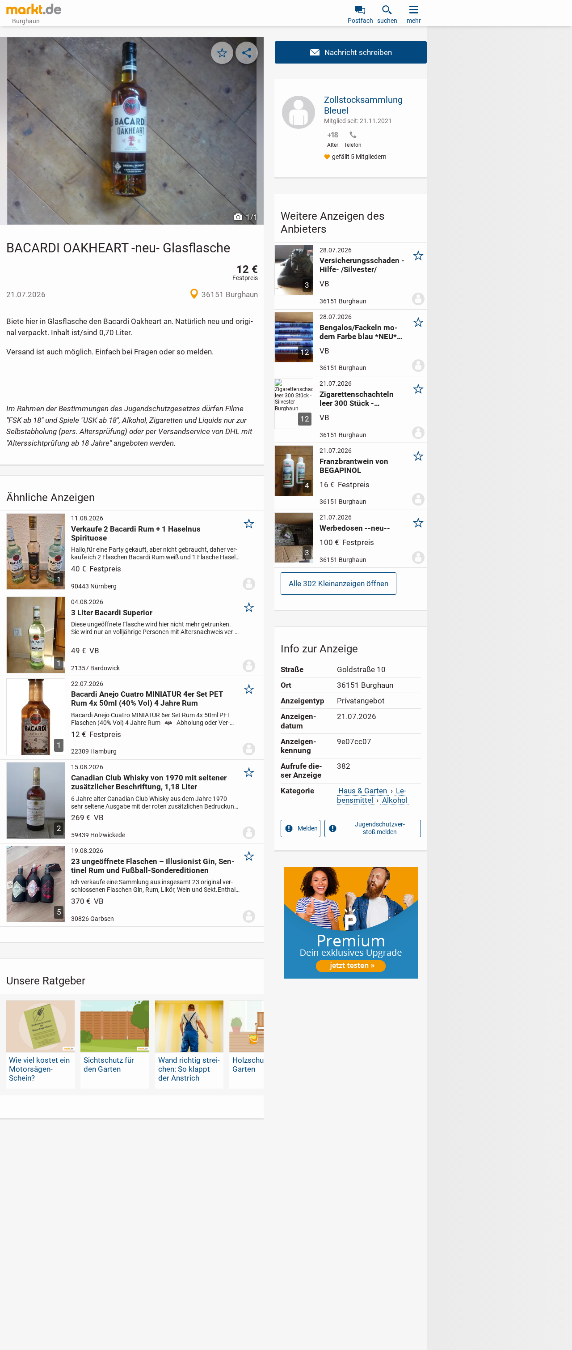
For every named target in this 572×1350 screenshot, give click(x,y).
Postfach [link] (360, 20)
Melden (308, 828)
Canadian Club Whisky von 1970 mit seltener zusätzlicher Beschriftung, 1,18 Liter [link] (149, 782)
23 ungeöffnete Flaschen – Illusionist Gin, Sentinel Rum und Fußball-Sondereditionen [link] (153, 866)
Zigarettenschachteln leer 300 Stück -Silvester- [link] (357, 399)
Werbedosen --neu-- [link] (355, 528)
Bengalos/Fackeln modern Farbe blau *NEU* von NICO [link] (359, 332)
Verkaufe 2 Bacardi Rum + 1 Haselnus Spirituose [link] (136, 533)
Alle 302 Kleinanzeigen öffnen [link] (338, 583)
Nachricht (351, 52)
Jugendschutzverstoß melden (380, 828)
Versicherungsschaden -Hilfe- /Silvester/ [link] (362, 265)
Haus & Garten (362, 790)
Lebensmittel (371, 795)
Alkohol (395, 800)
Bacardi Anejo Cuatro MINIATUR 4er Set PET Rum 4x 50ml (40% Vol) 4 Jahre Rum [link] (147, 698)
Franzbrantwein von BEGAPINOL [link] (354, 466)
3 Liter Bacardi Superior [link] (111, 612)
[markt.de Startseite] (33, 9)
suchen (387, 20)
